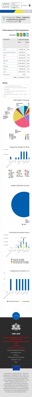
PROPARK (5, 60)
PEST (4, 63)
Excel (18, 36)
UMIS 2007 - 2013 (16, 359)
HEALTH (5, 69)
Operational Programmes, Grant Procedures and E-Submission (16, 338)
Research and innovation (9, 52)
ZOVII (4, 71)
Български (24, 5)
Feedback (16, 345)
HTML (21, 36)
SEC (4, 58)
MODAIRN (5, 66)
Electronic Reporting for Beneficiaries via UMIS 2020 (16, 342)
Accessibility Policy (16, 352)
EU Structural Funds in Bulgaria (16, 357)
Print (28, 36)
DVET (4, 49)
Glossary (16, 355)
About (16, 362)
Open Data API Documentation (16, 348)
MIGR (4, 55)
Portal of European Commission (16, 350)
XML (24, 36)
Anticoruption (6, 74)
